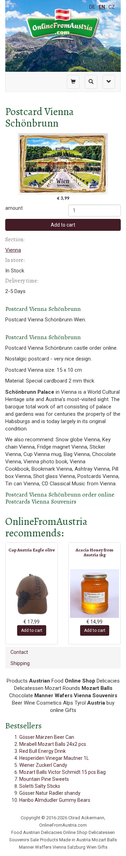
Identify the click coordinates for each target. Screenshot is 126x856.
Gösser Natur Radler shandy (49, 793)
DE (92, 7)
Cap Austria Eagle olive (31, 550)
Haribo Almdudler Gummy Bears (54, 800)
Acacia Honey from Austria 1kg (94, 552)
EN (102, 7)
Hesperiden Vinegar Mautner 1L (54, 758)
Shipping (20, 663)
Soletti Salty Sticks (39, 786)
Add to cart (63, 225)
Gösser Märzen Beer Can (46, 737)
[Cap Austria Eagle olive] (31, 593)
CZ (111, 7)
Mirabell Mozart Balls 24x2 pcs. (53, 744)
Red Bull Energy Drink (42, 751)
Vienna (13, 250)
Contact (19, 652)
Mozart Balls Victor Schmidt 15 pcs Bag (62, 772)
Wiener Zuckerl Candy (43, 765)
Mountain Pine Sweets (44, 779)
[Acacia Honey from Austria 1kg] (94, 593)
